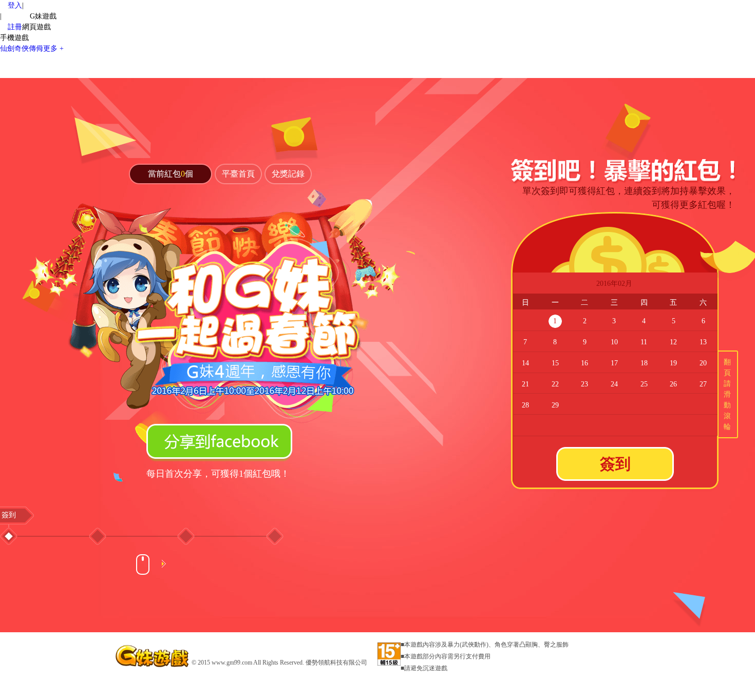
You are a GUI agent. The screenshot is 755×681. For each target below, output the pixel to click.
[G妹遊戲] (153, 655)
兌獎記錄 (288, 173)
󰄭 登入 (11, 5)
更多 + (53, 48)
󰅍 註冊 (11, 27)
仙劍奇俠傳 (21, 48)
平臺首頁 (238, 173)
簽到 (615, 463)
